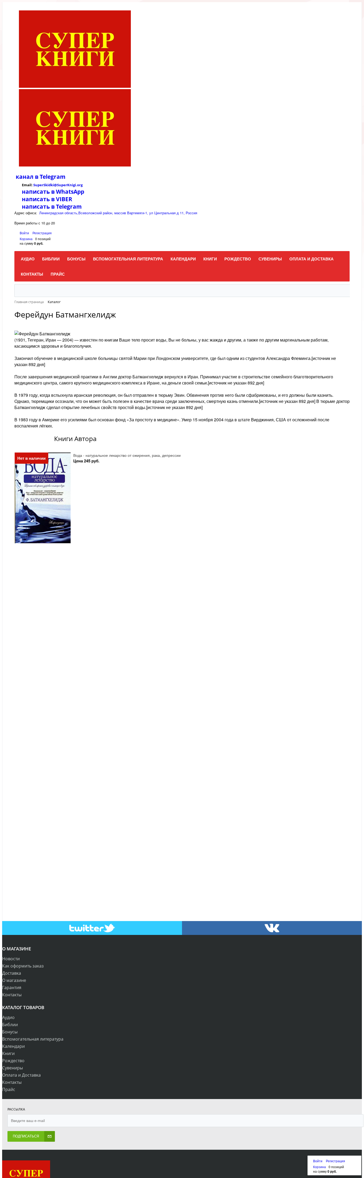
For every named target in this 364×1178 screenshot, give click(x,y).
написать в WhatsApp (53, 191)
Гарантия (11, 987)
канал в (27, 176)
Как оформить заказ (23, 966)
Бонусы (10, 1032)
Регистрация (42, 233)
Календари (13, 1046)
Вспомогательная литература (32, 1039)
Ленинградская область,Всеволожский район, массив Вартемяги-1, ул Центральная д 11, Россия (118, 212)
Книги (8, 1053)
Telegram (52, 176)
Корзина (26, 238)
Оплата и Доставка (21, 1075)
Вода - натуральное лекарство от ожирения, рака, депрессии (127, 455)
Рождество (13, 1061)
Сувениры (12, 1068)
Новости (11, 959)
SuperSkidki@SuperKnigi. (55, 185)
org (80, 185)
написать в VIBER (47, 199)
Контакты (12, 995)
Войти (25, 233)
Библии (10, 1025)
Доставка (11, 973)
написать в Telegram (52, 206)
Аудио (8, 1017)
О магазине (14, 980)
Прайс (8, 1089)
